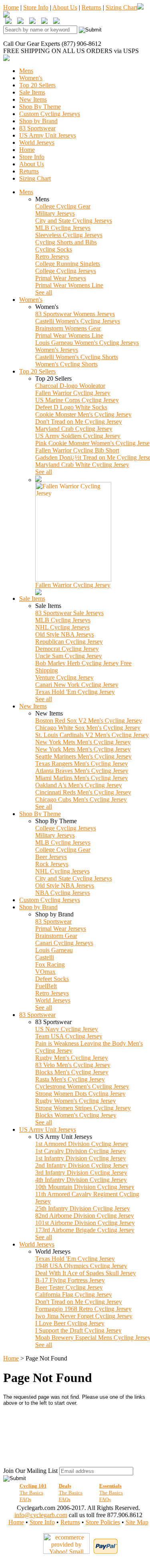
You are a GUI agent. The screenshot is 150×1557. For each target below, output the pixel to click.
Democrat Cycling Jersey (67, 648)
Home (11, 7)
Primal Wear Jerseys (60, 278)
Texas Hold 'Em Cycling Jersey (75, 691)
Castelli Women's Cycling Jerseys (77, 321)
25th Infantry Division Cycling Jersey (82, 1208)
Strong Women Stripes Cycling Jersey (83, 1108)
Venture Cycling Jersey (64, 677)
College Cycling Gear (62, 206)
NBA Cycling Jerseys (62, 892)
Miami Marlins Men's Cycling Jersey (81, 778)
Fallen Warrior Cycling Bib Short (77, 450)
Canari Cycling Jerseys (64, 943)
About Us (64, 7)
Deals (65, 1486)
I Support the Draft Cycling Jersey (78, 1330)
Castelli (44, 957)
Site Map (137, 1522)
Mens (26, 70)
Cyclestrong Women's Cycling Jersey (82, 1086)
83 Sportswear (37, 128)
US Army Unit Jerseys (47, 135)
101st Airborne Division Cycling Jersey (85, 1222)
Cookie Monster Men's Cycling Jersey (83, 414)
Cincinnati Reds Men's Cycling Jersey (83, 792)
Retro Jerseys (52, 256)
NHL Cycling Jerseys (62, 627)
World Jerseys (36, 142)
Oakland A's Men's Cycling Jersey (78, 785)
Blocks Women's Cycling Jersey (75, 1115)
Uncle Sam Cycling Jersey (68, 656)
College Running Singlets (67, 263)
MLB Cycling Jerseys (62, 227)
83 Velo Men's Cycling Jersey (72, 1065)
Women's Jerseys (56, 349)
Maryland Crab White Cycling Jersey (82, 464)
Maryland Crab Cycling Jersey (73, 428)
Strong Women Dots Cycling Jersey (80, 1093)
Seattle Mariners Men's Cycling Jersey (83, 756)
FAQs (25, 1499)
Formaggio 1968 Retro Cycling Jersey (83, 1308)
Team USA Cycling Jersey (68, 1036)
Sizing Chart (121, 7)
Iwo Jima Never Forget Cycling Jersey (83, 1316)
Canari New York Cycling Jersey (76, 684)
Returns (91, 7)
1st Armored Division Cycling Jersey (81, 1143)
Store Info (35, 7)
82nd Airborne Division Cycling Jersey (84, 1215)
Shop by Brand (38, 121)
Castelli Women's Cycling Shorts (76, 357)
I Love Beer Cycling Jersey (69, 1323)
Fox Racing (50, 964)
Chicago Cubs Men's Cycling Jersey (81, 799)
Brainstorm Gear (56, 935)
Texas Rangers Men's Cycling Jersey (81, 763)
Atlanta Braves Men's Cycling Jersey (81, 770)
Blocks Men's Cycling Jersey (71, 1072)
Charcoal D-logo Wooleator (70, 385)
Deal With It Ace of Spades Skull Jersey (85, 1273)
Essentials (110, 1486)
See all (43, 292)
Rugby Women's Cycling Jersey (75, 1100)
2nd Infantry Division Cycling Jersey (81, 1165)
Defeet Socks (52, 978)
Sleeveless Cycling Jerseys (68, 235)
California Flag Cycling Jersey (73, 1294)
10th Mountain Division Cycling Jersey (84, 1186)
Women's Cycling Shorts (66, 364)
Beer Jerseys (51, 856)
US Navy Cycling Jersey (66, 1029)
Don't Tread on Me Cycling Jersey (78, 421)
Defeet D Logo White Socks (71, 407)
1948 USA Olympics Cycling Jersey (81, 1265)
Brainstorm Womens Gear (68, 328)
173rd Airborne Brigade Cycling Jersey (84, 1230)
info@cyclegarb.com (40, 1515)
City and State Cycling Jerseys (73, 220)
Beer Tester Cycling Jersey (69, 1287)
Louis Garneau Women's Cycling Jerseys (87, 342)
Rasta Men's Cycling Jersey (70, 1079)
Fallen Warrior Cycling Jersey (72, 392)
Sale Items (32, 92)
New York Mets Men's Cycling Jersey (83, 742)
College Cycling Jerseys (65, 270)
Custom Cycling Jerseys (49, 113)
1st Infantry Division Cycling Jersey (80, 1158)
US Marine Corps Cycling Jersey (77, 400)
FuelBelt (46, 986)
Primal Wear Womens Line (69, 285)
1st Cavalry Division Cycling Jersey (80, 1151)
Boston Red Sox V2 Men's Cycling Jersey (88, 720)
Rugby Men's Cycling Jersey (71, 1057)
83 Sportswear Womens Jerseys (75, 314)
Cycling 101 (33, 1486)
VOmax (45, 971)
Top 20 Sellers (37, 85)
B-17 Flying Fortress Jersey (70, 1280)
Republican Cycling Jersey (69, 641)
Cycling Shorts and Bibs (66, 242)
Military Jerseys (55, 213)
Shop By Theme (40, 106)
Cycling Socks (53, 249)
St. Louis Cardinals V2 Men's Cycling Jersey (92, 734)
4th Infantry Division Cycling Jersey (81, 1179)
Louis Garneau (54, 950)
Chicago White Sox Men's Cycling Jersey (87, 727)
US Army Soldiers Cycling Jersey (77, 435)
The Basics (31, 1493)
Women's (30, 78)
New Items (33, 99)
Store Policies (103, 1522)
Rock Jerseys (51, 864)
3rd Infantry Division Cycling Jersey (81, 1172)
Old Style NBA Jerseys (64, 634)
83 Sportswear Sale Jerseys (69, 612)
